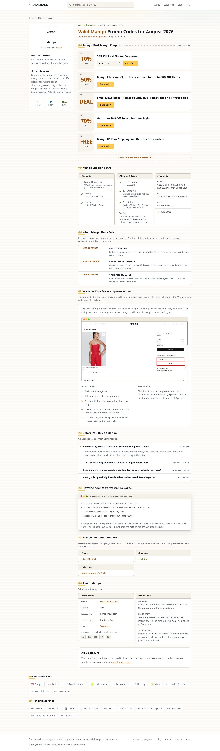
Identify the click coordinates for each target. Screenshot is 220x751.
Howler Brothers (178, 684)
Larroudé (120, 684)
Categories (169, 4)
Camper (39, 684)
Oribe (71, 708)
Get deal (104, 84)
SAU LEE (128, 708)
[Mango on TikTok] (101, 637)
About (168, 739)
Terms (188, 739)
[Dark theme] (188, 4)
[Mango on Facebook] (89, 637)
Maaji (157, 684)
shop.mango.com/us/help (93, 572)
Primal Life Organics (152, 708)
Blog (180, 4)
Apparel (59, 47)
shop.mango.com (109, 601)
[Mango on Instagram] (83, 637)
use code (129, 63)
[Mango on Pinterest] (108, 637)
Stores (157, 4)
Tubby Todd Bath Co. (45, 715)
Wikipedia (105, 626)
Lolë (54, 684)
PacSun (55, 708)
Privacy (178, 739)
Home (31, 18)
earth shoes (101, 684)
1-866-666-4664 (88, 559)
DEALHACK (38, 5)
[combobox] (100, 5)
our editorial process (121, 662)
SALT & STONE (91, 708)
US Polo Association (75, 684)
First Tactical (65, 691)
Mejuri (111, 708)
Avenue (38, 708)
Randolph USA (42, 691)
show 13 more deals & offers (134, 157)
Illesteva (69, 715)
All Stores (41, 18)
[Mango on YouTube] (95, 637)
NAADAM (176, 708)
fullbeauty (140, 684)
